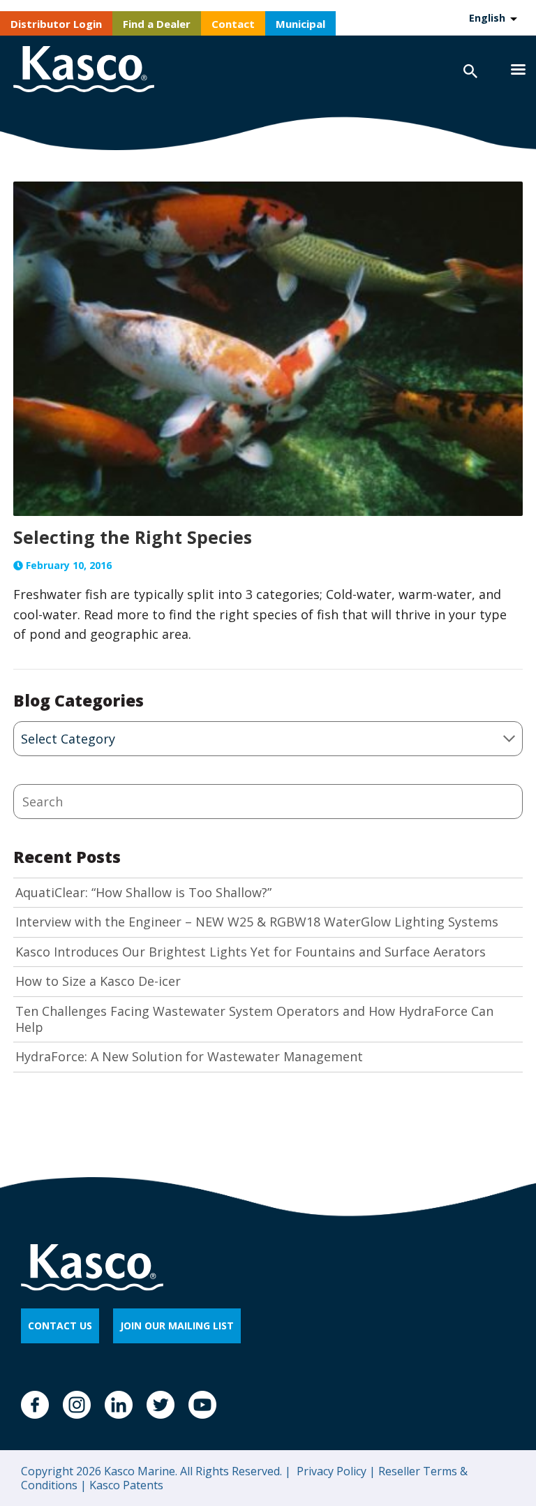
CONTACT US (60, 1325)
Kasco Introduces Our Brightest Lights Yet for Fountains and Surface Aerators (250, 952)
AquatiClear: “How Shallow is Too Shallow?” (143, 893)
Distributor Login (56, 24)
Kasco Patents (125, 1485)
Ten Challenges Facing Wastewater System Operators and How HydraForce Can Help (254, 1019)
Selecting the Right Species (132, 537)
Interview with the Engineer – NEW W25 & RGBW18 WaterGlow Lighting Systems (256, 922)
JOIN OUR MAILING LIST (177, 1325)
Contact (233, 24)
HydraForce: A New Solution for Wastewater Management (189, 1057)
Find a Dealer (157, 24)
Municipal (300, 24)
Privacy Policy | (334, 1471)
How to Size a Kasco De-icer (98, 981)
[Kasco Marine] (83, 71)
